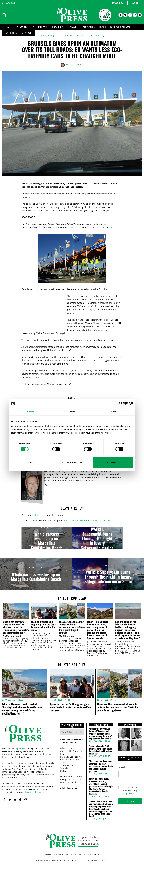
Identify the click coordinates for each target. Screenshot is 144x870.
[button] (81, 732)
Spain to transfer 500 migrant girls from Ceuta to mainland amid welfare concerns (44, 625)
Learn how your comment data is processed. (86, 520)
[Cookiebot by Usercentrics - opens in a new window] (121, 403)
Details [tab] (72, 411)
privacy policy (131, 792)
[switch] (56, 449)
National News (77, 36)
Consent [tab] (30, 411)
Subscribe (117, 2)
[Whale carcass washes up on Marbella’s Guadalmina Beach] (46, 538)
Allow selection (72, 462)
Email (122, 767)
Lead (65, 36)
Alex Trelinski (76, 65)
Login (134, 2)
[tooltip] (120, 15)
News (50, 384)
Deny (31, 462)
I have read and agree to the (131, 790)
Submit (130, 801)
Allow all (113, 462)
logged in (40, 515)
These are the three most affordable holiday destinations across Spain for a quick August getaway (72, 627)
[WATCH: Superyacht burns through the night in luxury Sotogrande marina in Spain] (97, 538)
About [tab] (114, 411)
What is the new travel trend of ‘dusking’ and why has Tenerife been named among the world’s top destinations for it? (16, 627)
